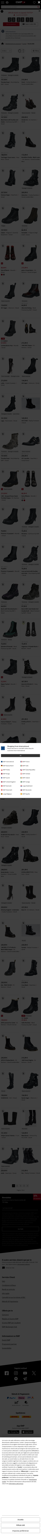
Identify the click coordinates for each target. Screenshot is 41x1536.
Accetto (20, 1520)
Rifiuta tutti (20, 1525)
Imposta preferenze (20, 1531)
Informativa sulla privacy (16, 1484)
